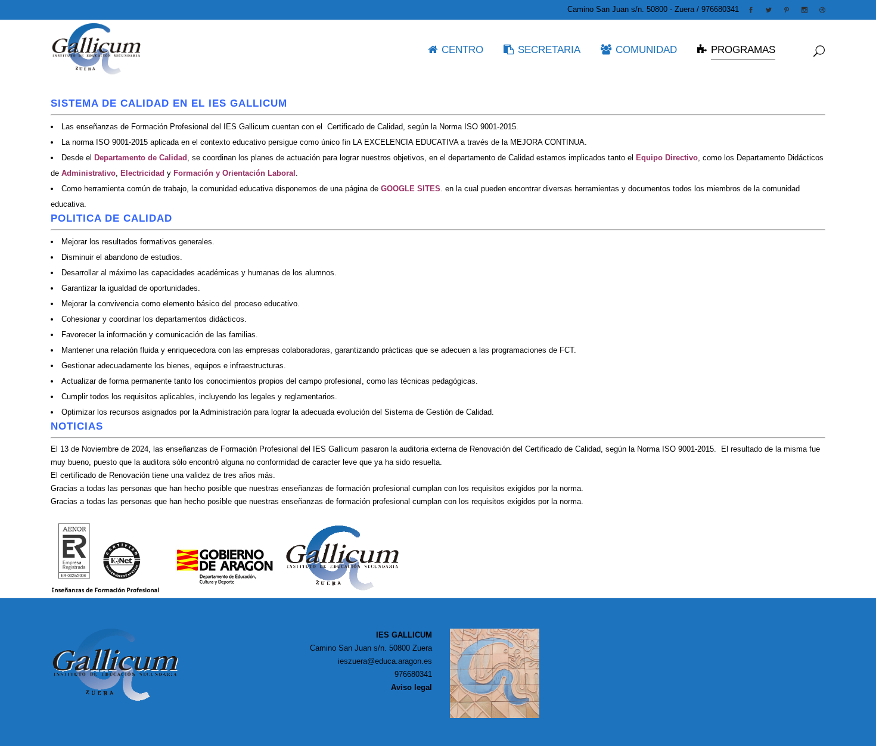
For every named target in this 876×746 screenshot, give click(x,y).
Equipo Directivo (667, 157)
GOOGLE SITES (409, 188)
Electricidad (142, 173)
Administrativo (88, 173)
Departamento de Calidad (140, 157)
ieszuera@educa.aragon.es (385, 661)
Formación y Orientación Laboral (234, 173)
